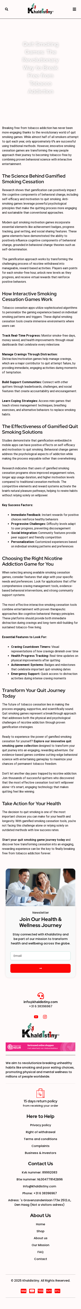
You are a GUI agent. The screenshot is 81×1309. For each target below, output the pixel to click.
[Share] (60, 4)
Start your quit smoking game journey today (33, 840)
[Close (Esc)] (68, 4)
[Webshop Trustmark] (40, 1046)
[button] (6, 9)
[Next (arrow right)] (74, 654)
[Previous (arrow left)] (6, 654)
